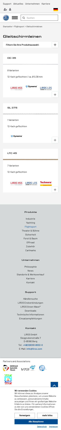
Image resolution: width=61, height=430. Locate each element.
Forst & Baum (30, 238)
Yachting (30, 222)
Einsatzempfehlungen (30, 318)
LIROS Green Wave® (30, 306)
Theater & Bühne (30, 230)
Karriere (46, 3)
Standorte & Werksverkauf (30, 274)
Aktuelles (18, 3)
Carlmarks (30, 250)
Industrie (30, 218)
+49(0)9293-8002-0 (33, 344)
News (30, 270)
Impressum (53, 426)
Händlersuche (30, 298)
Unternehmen (32, 3)
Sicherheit (30, 234)
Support (7, 3)
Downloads (30, 310)
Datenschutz (42, 426)
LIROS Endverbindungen (30, 302)
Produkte (30, 212)
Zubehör (30, 246)
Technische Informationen (30, 314)
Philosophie (30, 266)
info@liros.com (34, 348)
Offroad (30, 242)
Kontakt (30, 282)
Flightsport (30, 226)
